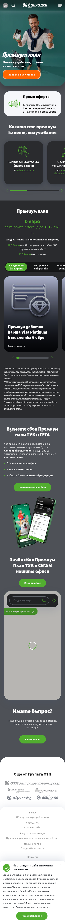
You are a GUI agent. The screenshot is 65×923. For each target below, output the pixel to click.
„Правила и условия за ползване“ (32, 907)
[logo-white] (35, 5)
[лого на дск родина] (19, 790)
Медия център (32, 843)
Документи (32, 823)
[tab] (16, 267)
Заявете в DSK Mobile (32, 487)
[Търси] (13, 5)
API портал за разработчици (33, 817)
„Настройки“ (18, 903)
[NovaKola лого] (46, 790)
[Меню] (60, 6)
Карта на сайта (33, 827)
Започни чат (32, 739)
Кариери (32, 857)
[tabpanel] (32, 318)
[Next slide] (61, 190)
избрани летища (25, 169)
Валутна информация (32, 833)
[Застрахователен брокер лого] (32, 783)
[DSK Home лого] (47, 797)
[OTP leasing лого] (19, 797)
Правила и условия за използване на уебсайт (32, 838)
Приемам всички (32, 915)
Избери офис (32, 583)
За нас (32, 812)
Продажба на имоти (32, 848)
